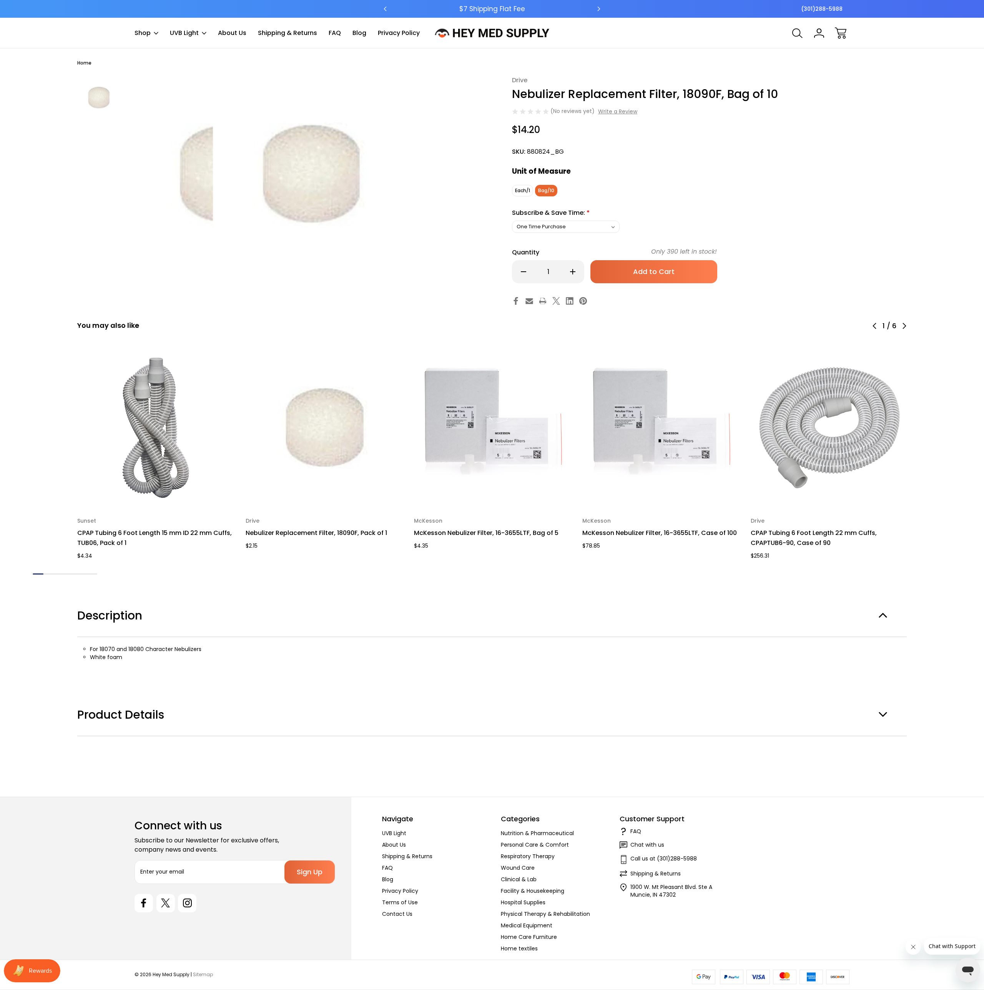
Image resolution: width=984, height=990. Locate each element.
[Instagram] (187, 903)
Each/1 (522, 190)
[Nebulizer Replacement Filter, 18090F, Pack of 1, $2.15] (324, 428)
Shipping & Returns (287, 32)
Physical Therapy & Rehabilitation (545, 914)
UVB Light (184, 32)
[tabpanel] (98, 97)
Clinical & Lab (519, 879)
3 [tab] (59, 574)
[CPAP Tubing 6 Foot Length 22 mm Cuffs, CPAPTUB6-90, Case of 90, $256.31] (829, 428)
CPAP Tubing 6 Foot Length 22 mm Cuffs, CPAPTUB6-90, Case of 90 (814, 537)
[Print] (543, 301)
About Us (232, 32)
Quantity (525, 252)
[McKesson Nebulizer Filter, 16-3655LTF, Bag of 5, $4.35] (493, 428)
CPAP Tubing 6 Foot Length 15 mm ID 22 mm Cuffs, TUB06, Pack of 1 (154, 537)
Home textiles (519, 948)
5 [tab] (81, 574)
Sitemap (203, 974)
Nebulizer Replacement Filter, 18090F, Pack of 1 (316, 532)
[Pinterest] (583, 301)
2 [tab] (48, 574)
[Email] (529, 301)
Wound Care (518, 868)
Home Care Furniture (529, 937)
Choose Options (156, 488)
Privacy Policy (399, 32)
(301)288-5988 (822, 9)
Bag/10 (546, 190)
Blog (359, 32)
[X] (556, 301)
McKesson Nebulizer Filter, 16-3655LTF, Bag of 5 (486, 532)
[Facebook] (516, 301)
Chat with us (647, 845)
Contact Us (397, 914)
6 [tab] (91, 574)
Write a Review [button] (617, 111)
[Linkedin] (569, 301)
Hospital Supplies (523, 902)
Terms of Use (400, 902)
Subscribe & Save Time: (551, 212)
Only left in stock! (684, 251)
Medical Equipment (526, 925)
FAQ (335, 32)
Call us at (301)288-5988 (663, 858)
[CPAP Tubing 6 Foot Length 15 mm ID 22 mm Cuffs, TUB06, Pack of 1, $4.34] (156, 428)
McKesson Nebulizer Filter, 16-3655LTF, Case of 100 (659, 532)
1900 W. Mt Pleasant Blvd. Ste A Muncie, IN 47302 (671, 891)
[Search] (797, 33)
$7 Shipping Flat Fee (492, 8)
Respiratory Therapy (528, 856)
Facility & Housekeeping (532, 891)
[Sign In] (819, 33)
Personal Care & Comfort (535, 845)
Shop (143, 32)
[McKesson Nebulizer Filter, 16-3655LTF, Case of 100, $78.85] (661, 428)
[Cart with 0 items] (840, 33)
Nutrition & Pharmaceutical (537, 833)
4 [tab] (70, 574)
